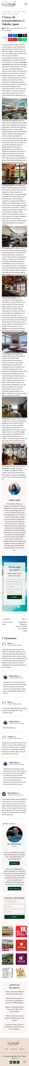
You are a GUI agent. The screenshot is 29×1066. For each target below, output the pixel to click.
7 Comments (8, 30)
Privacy (22, 1049)
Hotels (19, 12)
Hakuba (11, 51)
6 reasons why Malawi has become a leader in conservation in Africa (21, 625)
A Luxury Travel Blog (18, 475)
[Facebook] (11, 1062)
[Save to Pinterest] (15, 39)
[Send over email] (20, 39)
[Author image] (3, 28)
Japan (24, 12)
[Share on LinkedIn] (15, 35)
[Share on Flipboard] (10, 39)
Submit (14, 597)
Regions (4, 14)
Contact (14, 1049)
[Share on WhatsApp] (25, 39)
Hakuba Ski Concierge (8, 468)
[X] (14, 1062)
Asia (14, 12)
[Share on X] (20, 35)
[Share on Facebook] (10, 35)
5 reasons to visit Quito (7, 622)
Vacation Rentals (13, 14)
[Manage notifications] (24, 1062)
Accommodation (6, 12)
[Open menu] (25, 4)
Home (6, 1049)
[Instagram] (18, 1062)
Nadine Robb (9, 28)
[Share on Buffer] (25, 35)
